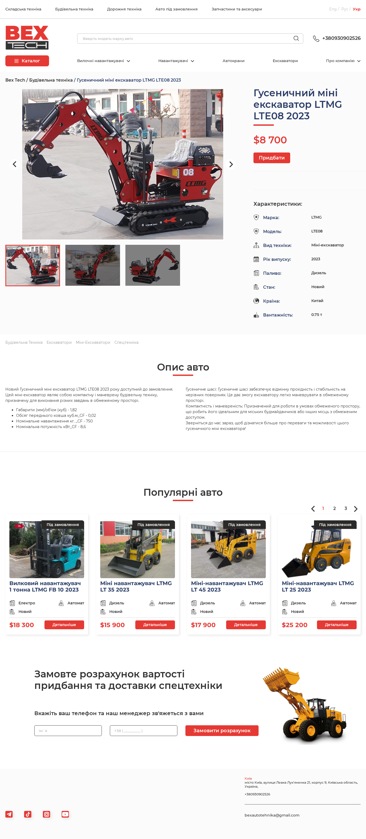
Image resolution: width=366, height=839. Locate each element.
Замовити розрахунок (222, 731)
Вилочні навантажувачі (101, 60)
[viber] (46, 814)
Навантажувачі (173, 60)
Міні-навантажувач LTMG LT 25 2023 (318, 586)
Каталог (30, 60)
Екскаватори (285, 60)
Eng (333, 9)
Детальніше (64, 624)
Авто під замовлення (176, 9)
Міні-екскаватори (93, 342)
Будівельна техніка (74, 9)
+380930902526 (341, 38)
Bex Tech (15, 80)
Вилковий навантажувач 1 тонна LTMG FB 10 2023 (45, 586)
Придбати (272, 158)
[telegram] (9, 814)
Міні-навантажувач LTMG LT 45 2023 (227, 586)
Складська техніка (23, 9)
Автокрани (234, 60)
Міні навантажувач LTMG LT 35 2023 (136, 586)
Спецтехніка (126, 342)
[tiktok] (27, 814)
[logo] (27, 38)
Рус (344, 9)
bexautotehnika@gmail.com (272, 815)
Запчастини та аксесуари (237, 9)
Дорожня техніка (124, 9)
